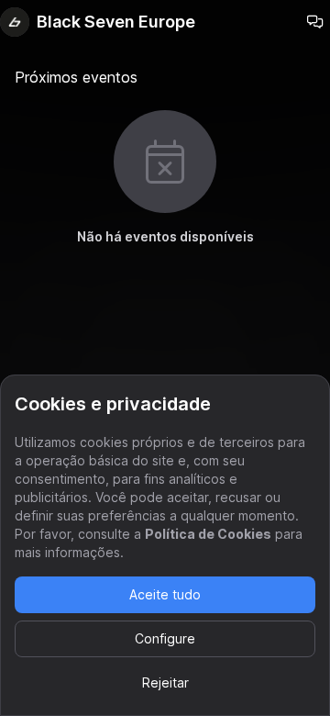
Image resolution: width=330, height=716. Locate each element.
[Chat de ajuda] (315, 22)
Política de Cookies (208, 534)
